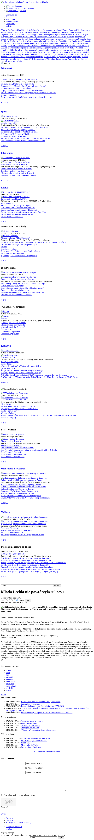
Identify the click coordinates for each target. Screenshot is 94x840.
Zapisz (61, 838)
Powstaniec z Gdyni (9, 357)
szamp (8, 690)
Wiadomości (7, 68)
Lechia (4, 187)
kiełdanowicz (11, 681)
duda (8, 673)
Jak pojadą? (25, 743)
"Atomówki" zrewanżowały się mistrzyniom (38, 730)
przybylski (10, 688)
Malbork (5, 512)
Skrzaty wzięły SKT (9, 123)
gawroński (10, 677)
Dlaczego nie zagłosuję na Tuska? (14, 554)
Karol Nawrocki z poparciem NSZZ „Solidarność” (40, 702)
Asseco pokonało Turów (30, 725)
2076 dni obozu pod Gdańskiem (13, 400)
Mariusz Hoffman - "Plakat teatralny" (15, 238)
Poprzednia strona (41, 751)
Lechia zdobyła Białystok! (31, 747)
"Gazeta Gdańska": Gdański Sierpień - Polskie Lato (21, 79)
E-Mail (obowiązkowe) (35, 768)
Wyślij (3, 814)
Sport (4, 111)
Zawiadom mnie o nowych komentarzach (20, 795)
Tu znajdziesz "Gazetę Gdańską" (18, 822)
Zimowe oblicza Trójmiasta (11, 441)
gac (7, 675)
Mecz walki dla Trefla (29, 745)
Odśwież (4, 807)
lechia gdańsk (11, 686)
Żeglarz (4, 318)
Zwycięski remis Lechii (30, 728)
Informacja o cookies (14, 827)
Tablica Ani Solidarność (30, 704)
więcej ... (4, 102)
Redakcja (9, 818)
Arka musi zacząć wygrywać (32, 721)
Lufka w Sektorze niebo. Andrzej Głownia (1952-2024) (42, 706)
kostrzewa (10, 684)
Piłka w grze (7, 153)
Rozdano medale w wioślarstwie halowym (17, 279)
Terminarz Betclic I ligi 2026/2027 (14, 199)
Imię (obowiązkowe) (34, 763)
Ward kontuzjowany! (29, 723)
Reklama (9, 820)
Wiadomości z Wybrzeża (13, 468)
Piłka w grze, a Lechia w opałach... (14, 164)
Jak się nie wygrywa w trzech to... (34, 740)
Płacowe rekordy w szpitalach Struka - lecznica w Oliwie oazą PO (46, 713)
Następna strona (54, 751)
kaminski (9, 679)
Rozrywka (6, 345)
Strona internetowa (33, 772)
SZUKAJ (57, 586)
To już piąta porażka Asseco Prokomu (35, 738)
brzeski (8, 670)
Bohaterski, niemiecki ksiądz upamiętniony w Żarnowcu (23, 480)
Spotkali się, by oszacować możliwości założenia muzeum (23, 524)
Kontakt (9, 829)
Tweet (3, 694)
